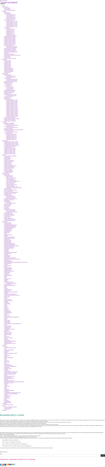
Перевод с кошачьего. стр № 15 (12, 114)
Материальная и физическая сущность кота (12, 55)
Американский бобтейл (8, 228)
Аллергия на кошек (7, 201)
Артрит (5, 358)
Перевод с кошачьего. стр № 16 (12, 115)
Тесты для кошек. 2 (10, 86)
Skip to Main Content (3, 0)
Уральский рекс (7, 327)
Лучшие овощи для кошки (11, 95)
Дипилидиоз (6, 400)
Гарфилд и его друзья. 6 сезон (9, 153)
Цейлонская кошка (7, 334)
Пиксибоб (6, 301)
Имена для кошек (7, 205)
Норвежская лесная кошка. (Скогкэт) (10, 291)
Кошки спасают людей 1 (8, 195)
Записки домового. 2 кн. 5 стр (12, 24)
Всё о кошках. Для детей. (8, 126)
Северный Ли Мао (7, 269)
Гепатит (5, 387)
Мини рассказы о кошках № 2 (12, 46)
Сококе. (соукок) (7, 320)
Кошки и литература (10, 183)
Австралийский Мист (8, 223)
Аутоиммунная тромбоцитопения (10, 366)
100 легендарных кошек (8, 175)
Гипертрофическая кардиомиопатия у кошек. (12, 392)
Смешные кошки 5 (7, 64)
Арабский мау (6, 232)
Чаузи (5, 335)
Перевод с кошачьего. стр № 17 (12, 116)
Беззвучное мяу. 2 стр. (11, 28)
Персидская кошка (7, 299)
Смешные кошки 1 (7, 60)
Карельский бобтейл (8, 267)
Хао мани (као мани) (8, 333)
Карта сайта (4, 410)
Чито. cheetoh (6, 336)
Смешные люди (7, 72)
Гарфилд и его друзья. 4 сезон (9, 151)
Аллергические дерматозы (9, 349)
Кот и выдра (6, 207)
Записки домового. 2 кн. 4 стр (12, 23)
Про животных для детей (8, 130)
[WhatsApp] (13, 464)
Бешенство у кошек (7, 368)
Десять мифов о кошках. (11, 210)
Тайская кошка (7, 321)
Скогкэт (5, 314)
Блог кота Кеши (5, 6)
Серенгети (6, 309)
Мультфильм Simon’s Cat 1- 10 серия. (11, 141)
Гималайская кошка (7, 253)
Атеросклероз (6, 364)
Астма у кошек (7, 361)
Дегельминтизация (7, 402)
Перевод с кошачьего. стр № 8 (12, 106)
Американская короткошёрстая (10, 227)
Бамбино (6, 235)
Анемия (5, 354)
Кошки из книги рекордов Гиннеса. (10, 189)
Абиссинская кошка (7, 222)
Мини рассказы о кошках (8, 45)
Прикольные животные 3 (8, 70)
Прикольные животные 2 (8, 69)
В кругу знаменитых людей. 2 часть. (13, 181)
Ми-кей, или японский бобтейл (9, 285)
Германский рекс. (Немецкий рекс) (10, 252)
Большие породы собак (8, 404)
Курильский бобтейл (8, 275)
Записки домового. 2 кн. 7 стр (12, 26)
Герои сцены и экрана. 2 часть (12, 186)
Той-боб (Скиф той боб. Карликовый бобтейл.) (12, 323)
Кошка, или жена (7, 57)
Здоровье (4, 345)
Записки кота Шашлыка (8, 128)
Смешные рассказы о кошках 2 (9, 37)
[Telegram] (14, 464)
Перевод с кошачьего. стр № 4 (12, 102)
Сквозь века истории (10, 178)
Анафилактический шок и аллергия (10, 353)
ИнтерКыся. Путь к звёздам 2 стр (12, 125)
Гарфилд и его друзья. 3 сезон (9, 150)
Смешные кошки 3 (7, 62)
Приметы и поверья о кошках (12, 211)
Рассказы (4, 11)
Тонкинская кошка (7, 325)
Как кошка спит (7, 97)
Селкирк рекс (6, 308)
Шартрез (5, 338)
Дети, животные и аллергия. (9, 215)
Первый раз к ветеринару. (9, 92)
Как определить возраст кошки (9, 90)
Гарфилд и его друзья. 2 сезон (9, 149)
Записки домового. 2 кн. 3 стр (12, 22)
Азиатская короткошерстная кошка (10, 224)
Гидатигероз (6, 391)
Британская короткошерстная (9, 243)
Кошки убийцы (7, 200)
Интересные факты (5, 173)
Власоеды (6, 379)
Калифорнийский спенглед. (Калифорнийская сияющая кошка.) (15, 262)
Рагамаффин (6, 302)
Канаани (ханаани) (7, 263)
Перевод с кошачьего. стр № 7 (12, 105)
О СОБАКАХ (4, 403)
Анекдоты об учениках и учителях (10, 165)
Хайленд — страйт (7, 332)
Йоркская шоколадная (8, 261)
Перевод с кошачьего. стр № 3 (12, 101)
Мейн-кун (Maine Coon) (8, 281)
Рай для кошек (7, 206)
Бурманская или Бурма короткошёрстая (11, 245)
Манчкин (5, 280)
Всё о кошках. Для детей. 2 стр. (12, 127)
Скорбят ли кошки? (7, 216)
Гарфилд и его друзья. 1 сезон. (10, 148)
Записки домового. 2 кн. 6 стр (12, 25)
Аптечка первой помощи (8, 357)
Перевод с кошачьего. (8, 98)
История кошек (7, 174)
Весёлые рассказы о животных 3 (10, 50)
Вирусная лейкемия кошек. (9, 378)
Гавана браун (6, 251)
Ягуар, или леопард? (8, 407)
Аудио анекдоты (7, 159)
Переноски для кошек (8, 96)
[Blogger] (6, 464)
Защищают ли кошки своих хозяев (10, 198)
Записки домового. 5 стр (11, 17)
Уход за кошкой (5, 73)
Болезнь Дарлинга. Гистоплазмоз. (10, 372)
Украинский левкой (7, 326)
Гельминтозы (6, 389)
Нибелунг (6, 292)
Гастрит (5, 384)
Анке (5, 348)
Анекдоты (4, 154)
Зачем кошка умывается (8, 82)
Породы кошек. (5, 221)
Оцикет (5, 298)
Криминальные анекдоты (8, 161)
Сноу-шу (5, 318)
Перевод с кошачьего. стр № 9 (12, 107)
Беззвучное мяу (7, 27)
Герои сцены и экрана (10, 185)
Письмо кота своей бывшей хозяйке (10, 51)
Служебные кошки (7, 194)
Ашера (5, 233)
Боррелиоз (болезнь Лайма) (9, 376)
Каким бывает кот (7, 56)
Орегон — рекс (7, 296)
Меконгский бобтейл (8, 284)
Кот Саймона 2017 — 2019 (9, 147)
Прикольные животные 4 (8, 71)
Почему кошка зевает (8, 212)
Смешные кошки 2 (7, 61)
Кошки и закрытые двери (8, 218)
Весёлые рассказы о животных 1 (10, 48)
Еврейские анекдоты (8, 158)
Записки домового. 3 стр (11, 15)
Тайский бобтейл (7, 322)
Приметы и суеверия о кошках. (9, 209)
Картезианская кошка (8, 268)
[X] (5, 464)
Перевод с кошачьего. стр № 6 (12, 104)
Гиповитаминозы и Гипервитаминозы (11, 393)
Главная (3, 5)
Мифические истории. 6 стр (12, 138)
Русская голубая (7, 303)
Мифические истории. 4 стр (12, 136)
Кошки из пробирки (7, 204)
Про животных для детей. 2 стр (12, 131)
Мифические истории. (8, 132)
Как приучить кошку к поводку (9, 119)
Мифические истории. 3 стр (12, 135)
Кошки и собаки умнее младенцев (10, 406)
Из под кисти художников (11, 182)
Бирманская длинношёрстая (9, 238)
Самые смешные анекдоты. (9, 166)
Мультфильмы (4, 140)
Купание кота (6, 12)
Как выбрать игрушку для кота (12, 79)
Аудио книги (4, 121)
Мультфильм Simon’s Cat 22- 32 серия (11, 143)
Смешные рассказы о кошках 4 (9, 39)
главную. (6, 451)
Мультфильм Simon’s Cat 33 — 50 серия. (11, 144)
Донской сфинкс (7, 256)
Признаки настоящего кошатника (10, 58)
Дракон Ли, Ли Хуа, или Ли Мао (10, 257)
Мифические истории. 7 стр (12, 139)
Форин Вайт (6, 330)
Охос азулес (6, 297)
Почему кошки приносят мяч (9, 220)
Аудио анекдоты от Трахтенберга (10, 155)
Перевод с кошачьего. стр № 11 (12, 109)
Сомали (5, 319)
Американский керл (7, 229)
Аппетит (5, 356)
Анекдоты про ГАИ (7, 163)
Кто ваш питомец (10, 84)
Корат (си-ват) (6, 273)
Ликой (5, 277)
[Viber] (11, 464)
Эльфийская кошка (7, 342)
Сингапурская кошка (8, 312)
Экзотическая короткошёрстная (10, 341)
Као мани (6, 264)
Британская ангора (7, 242)
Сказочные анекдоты (8, 172)
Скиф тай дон (6, 313)
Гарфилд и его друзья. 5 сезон (9, 152)
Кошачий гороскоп (7, 74)
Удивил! (3, 405)
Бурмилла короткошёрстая (9, 246)
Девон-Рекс (6, 254)
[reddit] (8, 464)
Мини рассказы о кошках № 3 (12, 47)
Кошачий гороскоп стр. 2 (11, 75)
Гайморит (6, 383)
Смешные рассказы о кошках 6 (9, 41)
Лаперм (5, 276)
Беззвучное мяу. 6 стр (10, 33)
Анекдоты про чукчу (7, 162)
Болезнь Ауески (7, 370)
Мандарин (6, 279)
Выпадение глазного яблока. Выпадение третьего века (14, 381)
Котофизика (6, 52)
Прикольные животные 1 (8, 68)
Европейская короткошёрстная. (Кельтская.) (12, 258)
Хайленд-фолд (7, 331)
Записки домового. (7, 13)
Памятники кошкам (7, 188)
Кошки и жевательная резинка (9, 117)
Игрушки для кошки (7, 78)
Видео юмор (4, 59)
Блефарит (6, 369)
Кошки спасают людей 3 (11, 197)
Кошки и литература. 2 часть (12, 184)
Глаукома (6, 394)
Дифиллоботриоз (7, 401)
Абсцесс (5, 346)
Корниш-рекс (6, 274)
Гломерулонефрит (7, 395)
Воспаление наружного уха (9, 380)
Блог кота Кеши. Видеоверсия (9, 10)
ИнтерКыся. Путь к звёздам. (9, 124)
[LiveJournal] (9, 464)
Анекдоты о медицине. (8, 164)
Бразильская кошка (7, 241)
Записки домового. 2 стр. (11, 14)
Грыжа (5, 399)
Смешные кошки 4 (7, 63)
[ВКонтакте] (0, 464)
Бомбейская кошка (7, 240)
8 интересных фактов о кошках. (10, 193)
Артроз (5, 359)
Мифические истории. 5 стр (12, 137)
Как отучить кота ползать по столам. (10, 81)
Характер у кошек (7, 83)
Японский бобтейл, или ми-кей (9, 343)
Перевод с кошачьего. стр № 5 (12, 103)
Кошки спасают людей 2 (11, 196)
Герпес (5, 388)
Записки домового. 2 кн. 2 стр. (12, 21)
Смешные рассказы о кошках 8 (9, 44)
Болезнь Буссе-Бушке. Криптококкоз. (11, 371)
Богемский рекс (7, 239)
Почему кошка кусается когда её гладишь (11, 118)
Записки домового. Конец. (11, 18)
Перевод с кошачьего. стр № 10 (12, 108)
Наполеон (6, 288)
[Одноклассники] (2, 464)
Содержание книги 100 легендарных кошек (14, 187)
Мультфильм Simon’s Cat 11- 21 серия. (11, 142)
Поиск (1, 453)
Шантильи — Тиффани (8, 337)
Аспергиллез (6, 360)
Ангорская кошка (7, 231)
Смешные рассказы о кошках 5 (9, 40)
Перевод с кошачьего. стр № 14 (12, 113)
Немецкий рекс (7, 290)
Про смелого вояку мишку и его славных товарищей (13, 129)
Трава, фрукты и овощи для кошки (10, 94)
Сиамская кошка (7, 310)
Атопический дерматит (8, 365)
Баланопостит (6, 367)
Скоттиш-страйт (7, 315)
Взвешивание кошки (8, 377)
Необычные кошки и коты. (9, 199)
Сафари (5, 307)
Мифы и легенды (10, 176)
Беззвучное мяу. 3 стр (10, 29)
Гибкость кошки (7, 217)
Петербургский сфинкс (8, 300)
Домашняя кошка (7, 255)
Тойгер (5, 324)
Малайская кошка (7, 278)
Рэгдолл (5, 304)
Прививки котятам (7, 93)
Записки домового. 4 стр (11, 16)
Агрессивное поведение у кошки (10, 347)
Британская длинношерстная (9, 244)
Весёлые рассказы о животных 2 (10, 49)
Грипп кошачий (7, 398)
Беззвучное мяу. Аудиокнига (12, 35)
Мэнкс (5, 287)
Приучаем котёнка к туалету (9, 91)
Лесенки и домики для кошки (12, 80)
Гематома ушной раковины (9, 390)
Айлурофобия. (7, 208)
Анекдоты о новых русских (9, 160)
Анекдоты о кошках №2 (8, 170)
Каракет (5, 266)
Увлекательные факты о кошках (10, 219)
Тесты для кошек (7, 85)
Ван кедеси (6, 250)
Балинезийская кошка (8, 234)
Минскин (5, 286)
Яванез (5, 344)
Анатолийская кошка (8, 230)
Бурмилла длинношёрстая (9, 247)
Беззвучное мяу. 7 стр (10, 34)
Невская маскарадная (8, 289)
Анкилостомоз (6, 355)
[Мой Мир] (3, 464)
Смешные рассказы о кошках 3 (9, 38)
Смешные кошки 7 (7, 67)
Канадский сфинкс (7, 265)
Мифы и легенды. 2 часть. (11, 177)
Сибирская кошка (7, 311)
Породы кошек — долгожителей (10, 120)
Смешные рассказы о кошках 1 (9, 36)
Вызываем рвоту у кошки (8, 382)
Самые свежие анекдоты (8, 171)
